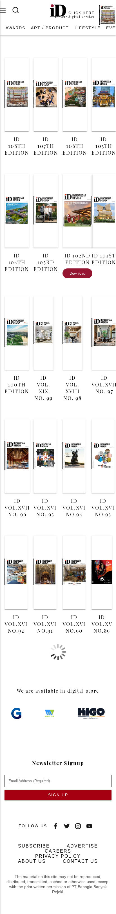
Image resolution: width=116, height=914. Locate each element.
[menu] (6, 11)
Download (77, 273)
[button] (15, 28)
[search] (19, 10)
